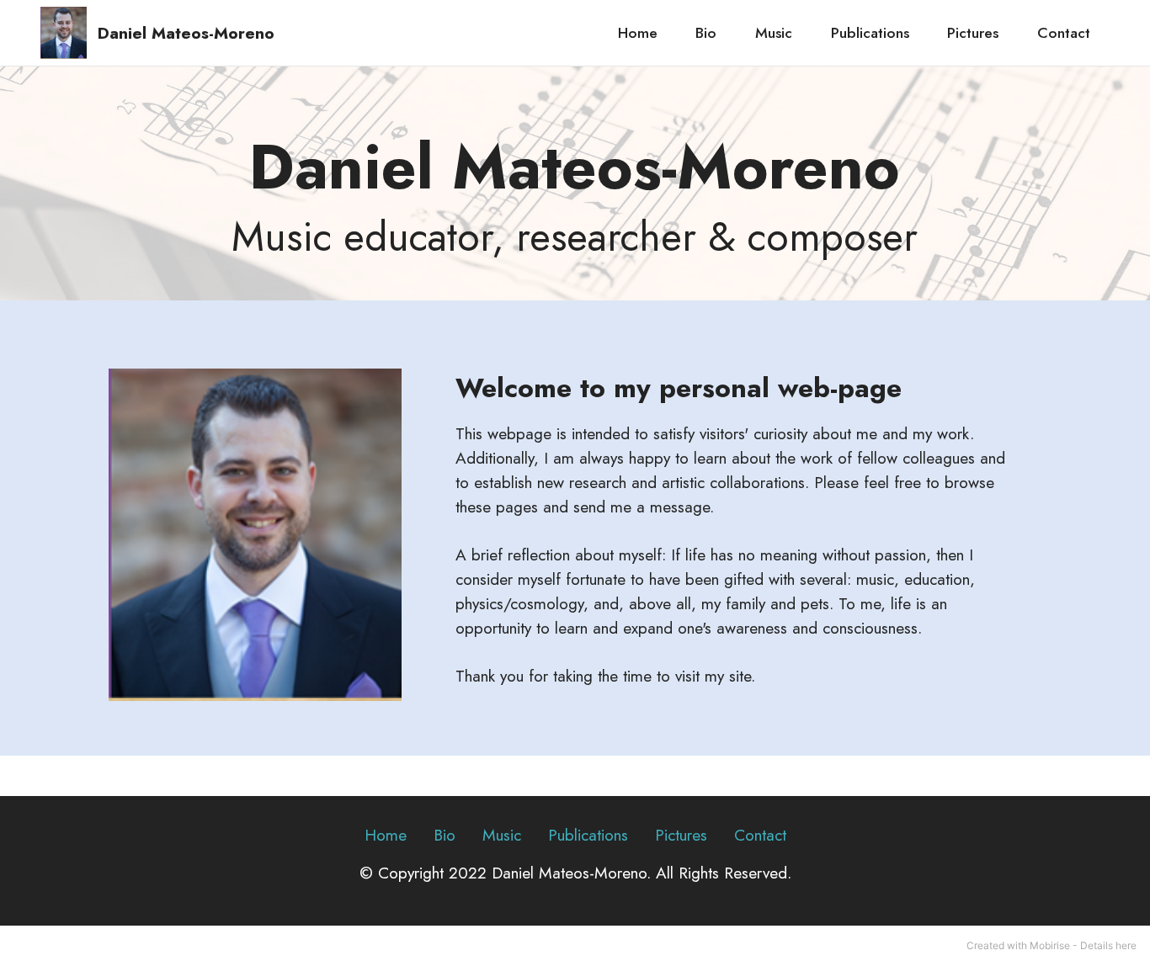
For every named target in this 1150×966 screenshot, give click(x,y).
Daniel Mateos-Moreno (186, 33)
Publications (870, 33)
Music (773, 33)
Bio (705, 33)
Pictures (972, 33)
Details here (1108, 945)
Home (638, 33)
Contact (1063, 33)
